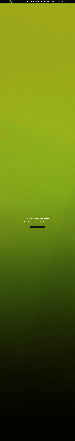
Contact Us (62, 1)
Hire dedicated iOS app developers (37, 226)
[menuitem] (27, 1)
